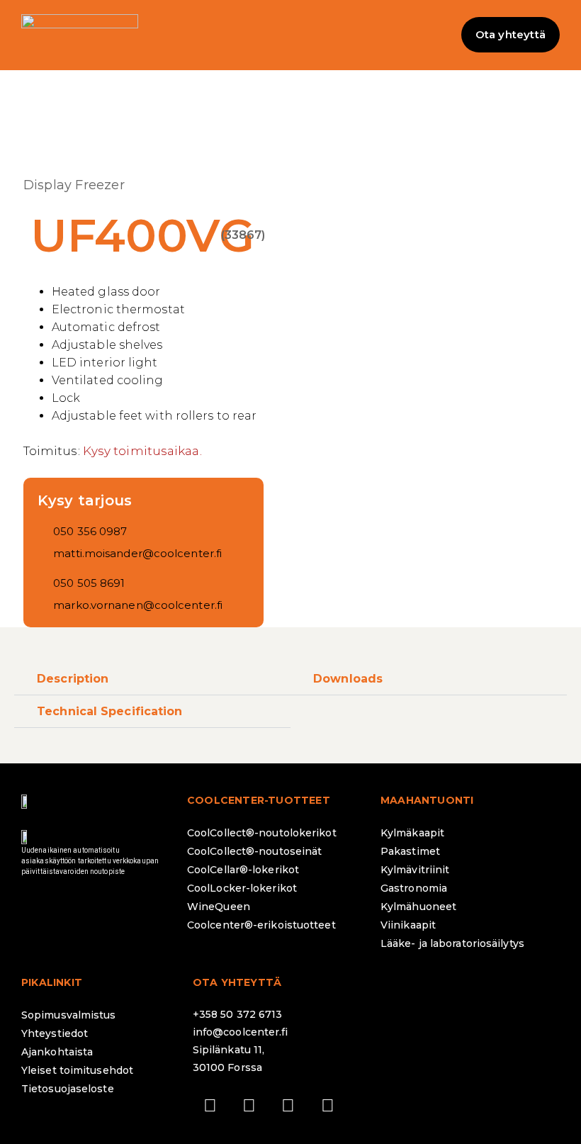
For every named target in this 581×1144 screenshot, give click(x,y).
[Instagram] (249, 1105)
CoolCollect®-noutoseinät (254, 851)
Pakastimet (410, 851)
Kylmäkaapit (412, 832)
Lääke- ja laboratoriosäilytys (452, 943)
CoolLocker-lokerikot (242, 888)
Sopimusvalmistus (68, 1015)
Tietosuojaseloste (67, 1088)
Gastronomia (413, 888)
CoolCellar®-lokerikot (243, 869)
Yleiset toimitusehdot (77, 1070)
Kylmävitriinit (414, 869)
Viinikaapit (408, 925)
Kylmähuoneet (418, 906)
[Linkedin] (288, 1105)
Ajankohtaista (57, 1051)
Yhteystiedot (54, 1033)
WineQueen (218, 906)
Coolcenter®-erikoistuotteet (261, 925)
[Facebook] (210, 1105)
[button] (290, 35)
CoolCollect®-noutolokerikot (262, 832)
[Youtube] (327, 1105)
